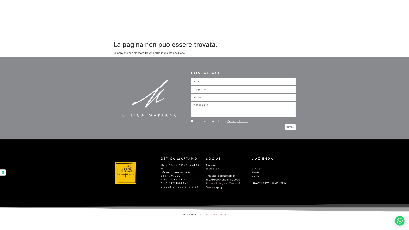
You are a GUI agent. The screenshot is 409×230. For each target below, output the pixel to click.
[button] (400, 221)
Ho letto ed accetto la (221, 121)
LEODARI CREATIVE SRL (213, 214)
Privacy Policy (237, 121)
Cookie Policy (278, 182)
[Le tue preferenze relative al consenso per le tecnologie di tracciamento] (3, 172)
